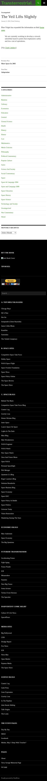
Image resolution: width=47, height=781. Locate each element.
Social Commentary (8, 173)
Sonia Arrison (6, 588)
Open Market (5, 659)
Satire (3, 165)
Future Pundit (6, 567)
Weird (3, 217)
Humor (3, 134)
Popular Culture (6, 160)
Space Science (6, 199)
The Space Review (7, 381)
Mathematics (5, 143)
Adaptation (5, 71)
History (3, 130)
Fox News (4, 646)
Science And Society (8, 169)
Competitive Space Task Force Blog (13, 405)
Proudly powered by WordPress (10, 778)
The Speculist (5, 597)
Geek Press (5, 688)
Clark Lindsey (10, 48)
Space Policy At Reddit (9, 501)
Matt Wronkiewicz (7, 440)
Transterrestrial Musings (18, 3)
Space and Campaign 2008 (10, 186)
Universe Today (6, 509)
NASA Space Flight (8, 363)
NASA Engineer (6, 444)
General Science (6, 121)
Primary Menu (44, 3)
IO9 (2, 571)
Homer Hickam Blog (8, 418)
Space (3, 178)
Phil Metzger (5, 470)
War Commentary (7, 212)
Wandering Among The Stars (11, 518)
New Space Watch (7, 453)
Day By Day (5, 730)
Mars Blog (4, 435)
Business (4, 100)
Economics (5, 108)
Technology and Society (9, 204)
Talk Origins (5, 709)
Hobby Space (5, 359)
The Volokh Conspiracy (9, 339)
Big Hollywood (6, 633)
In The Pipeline (6, 701)
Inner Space (5, 422)
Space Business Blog (8, 488)
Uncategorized (5, 12)
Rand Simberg (15, 21)
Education (4, 113)
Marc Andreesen (6, 534)
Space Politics (6, 505)
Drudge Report (6, 642)
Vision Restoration (7, 514)
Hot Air (3, 317)
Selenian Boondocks (8, 483)
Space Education (7, 191)
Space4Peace (5, 617)
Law (2, 139)
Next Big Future (6, 584)
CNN (3, 637)
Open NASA (5, 462)
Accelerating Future (8, 558)
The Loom (4, 714)
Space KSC (5, 496)
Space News (5, 372)
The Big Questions (7, 542)
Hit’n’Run (4, 313)
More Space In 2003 (8, 62)
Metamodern (5, 575)
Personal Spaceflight (8, 466)
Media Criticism (6, 147)
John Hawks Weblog (8, 705)
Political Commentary (8, 156)
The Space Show (7, 385)
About (3, 758)
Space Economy (6, 492)
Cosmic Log (5, 409)
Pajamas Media (6, 663)
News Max (4, 655)
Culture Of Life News (8, 613)
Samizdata (4, 335)
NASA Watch (5, 449)
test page (4, 767)
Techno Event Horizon (9, 593)
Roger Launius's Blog (8, 479)
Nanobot (4, 580)
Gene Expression (7, 692)
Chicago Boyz (6, 309)
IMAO (3, 734)
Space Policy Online (8, 376)
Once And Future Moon (9, 457)
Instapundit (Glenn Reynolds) (11, 322)
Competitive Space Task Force (11, 355)
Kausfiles (4, 330)
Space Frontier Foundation (10, 368)
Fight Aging (5, 562)
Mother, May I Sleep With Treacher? (13, 743)
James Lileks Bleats (7, 326)
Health (3, 126)
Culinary (4, 104)
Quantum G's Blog (7, 475)
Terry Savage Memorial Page (11, 763)
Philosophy (5, 152)
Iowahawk (4, 738)
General (4, 117)
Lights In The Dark (7, 431)
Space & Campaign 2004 (9, 182)
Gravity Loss (5, 414)
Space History (6, 195)
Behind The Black (7, 401)
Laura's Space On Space (9, 427)
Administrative (6, 95)
